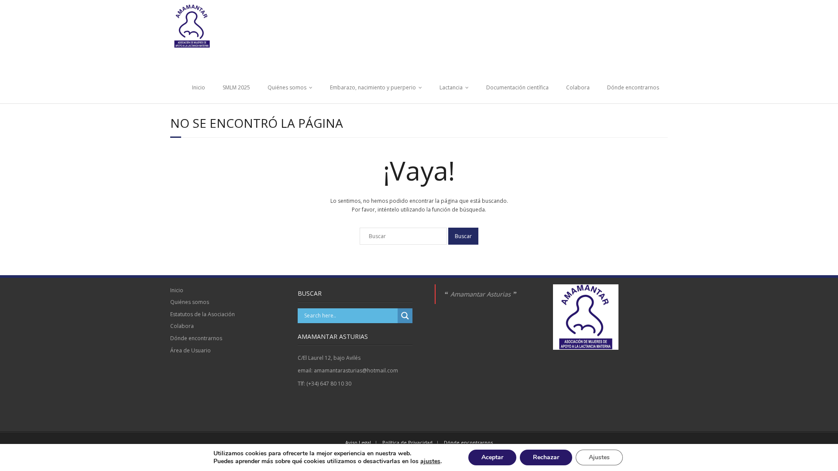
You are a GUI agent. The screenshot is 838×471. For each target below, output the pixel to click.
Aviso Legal (358, 442)
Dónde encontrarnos (633, 87)
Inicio (198, 87)
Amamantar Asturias (480, 294)
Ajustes (599, 457)
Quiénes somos (287, 87)
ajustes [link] (430, 461)
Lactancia (451, 87)
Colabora (578, 87)
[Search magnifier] (405, 315)
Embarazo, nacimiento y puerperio (373, 87)
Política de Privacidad (407, 442)
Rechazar (546, 457)
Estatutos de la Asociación (202, 314)
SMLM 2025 (236, 87)
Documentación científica (517, 87)
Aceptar (492, 457)
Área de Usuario (190, 350)
